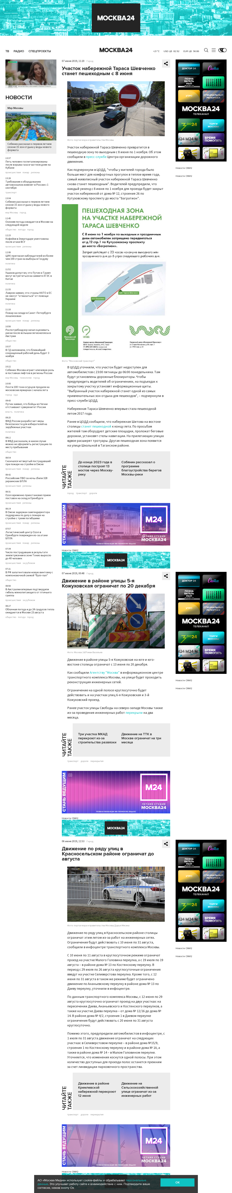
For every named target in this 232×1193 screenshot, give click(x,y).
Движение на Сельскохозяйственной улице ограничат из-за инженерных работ (139, 1089)
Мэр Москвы (15, 108)
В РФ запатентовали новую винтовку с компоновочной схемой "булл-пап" (29, 573)
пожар (26, 172)
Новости (18, 97)
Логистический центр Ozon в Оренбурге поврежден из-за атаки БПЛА (26, 535)
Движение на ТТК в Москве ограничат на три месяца (141, 738)
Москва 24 (116, 50)
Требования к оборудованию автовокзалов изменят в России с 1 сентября (26, 185)
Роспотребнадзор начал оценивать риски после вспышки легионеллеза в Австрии (28, 333)
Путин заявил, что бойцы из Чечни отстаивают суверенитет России (26, 405)
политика (10, 263)
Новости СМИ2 (70, 550)
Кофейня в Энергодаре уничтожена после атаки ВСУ (27, 240)
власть (9, 412)
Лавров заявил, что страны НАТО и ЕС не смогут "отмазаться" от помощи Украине (28, 296)
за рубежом (29, 563)
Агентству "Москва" (105, 672)
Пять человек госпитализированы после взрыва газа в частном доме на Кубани (28, 165)
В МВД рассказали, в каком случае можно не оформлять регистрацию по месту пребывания (28, 444)
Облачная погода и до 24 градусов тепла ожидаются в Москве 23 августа (29, 611)
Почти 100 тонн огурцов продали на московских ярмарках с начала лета (27, 388)
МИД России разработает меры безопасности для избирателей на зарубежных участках (26, 424)
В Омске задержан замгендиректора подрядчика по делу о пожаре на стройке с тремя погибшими (27, 515)
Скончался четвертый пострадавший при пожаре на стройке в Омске (28, 462)
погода (21, 229)
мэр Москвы (11, 212)
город (23, 212)
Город (90, 61)
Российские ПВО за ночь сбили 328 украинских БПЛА (26, 479)
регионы (35, 172)
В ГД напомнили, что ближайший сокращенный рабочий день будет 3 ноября (27, 353)
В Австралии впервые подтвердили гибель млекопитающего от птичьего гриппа (28, 592)
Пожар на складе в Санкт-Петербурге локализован (28, 314)
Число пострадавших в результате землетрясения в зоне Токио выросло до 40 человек (28, 555)
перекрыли (134, 712)
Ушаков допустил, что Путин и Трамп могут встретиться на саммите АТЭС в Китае (28, 276)
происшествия (13, 172)
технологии (26, 378)
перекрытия (97, 761)
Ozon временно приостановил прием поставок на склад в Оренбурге (28, 496)
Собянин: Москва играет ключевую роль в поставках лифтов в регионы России (29, 371)
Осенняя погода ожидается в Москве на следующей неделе (29, 223)
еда (16, 395)
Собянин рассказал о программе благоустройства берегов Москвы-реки (141, 468)
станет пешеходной (96, 426)
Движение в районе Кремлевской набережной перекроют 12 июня (97, 1089)
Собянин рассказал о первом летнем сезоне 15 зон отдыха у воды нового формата (29, 147)
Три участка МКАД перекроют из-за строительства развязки (97, 738)
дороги (93, 493)
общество (10, 229)
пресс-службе (96, 157)
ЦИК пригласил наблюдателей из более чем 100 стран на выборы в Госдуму (29, 257)
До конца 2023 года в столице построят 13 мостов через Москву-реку (95, 468)
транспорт (11, 192)
